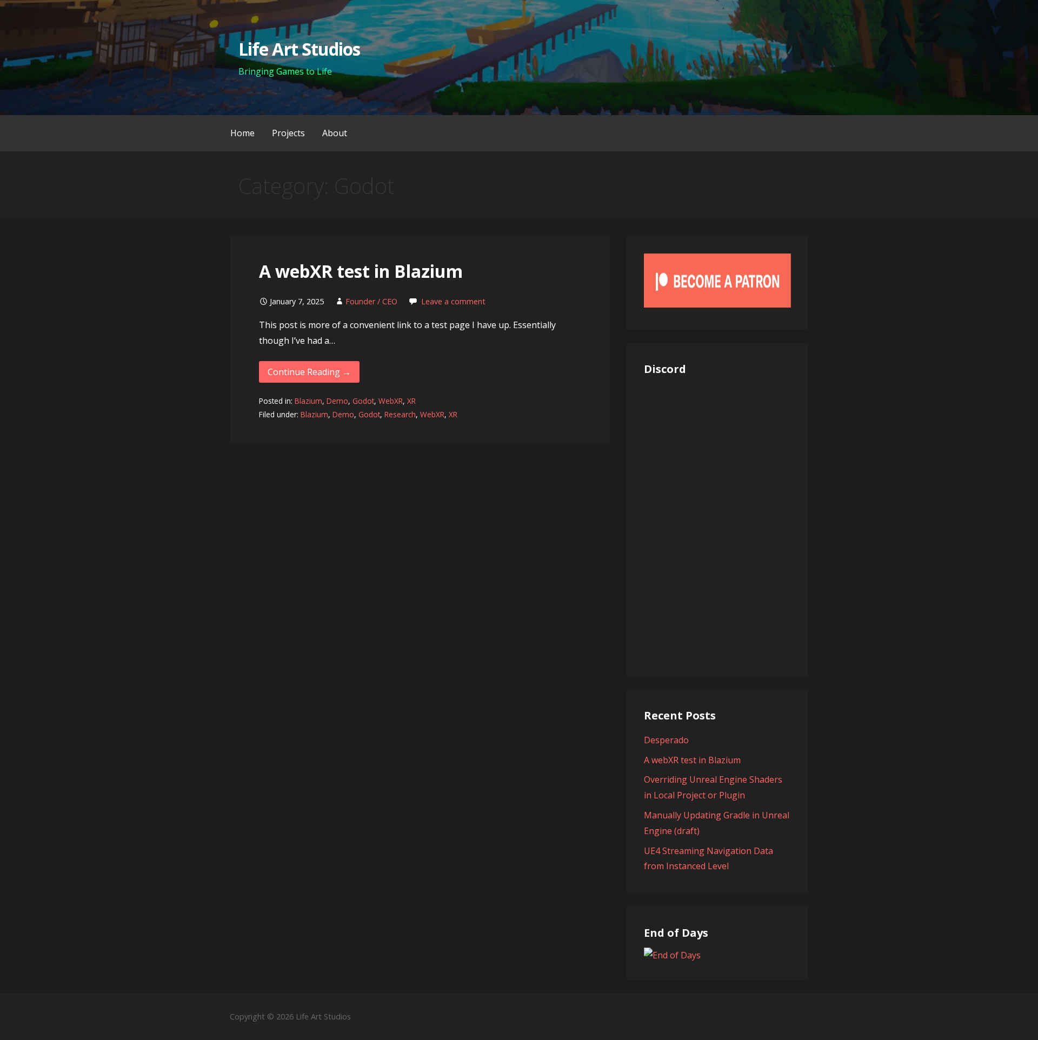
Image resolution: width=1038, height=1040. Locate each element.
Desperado (666, 740)
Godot (363, 401)
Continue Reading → (309, 372)
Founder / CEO (371, 301)
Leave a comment (453, 301)
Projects (288, 133)
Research (400, 414)
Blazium (308, 401)
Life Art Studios (299, 49)
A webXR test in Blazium (361, 271)
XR (411, 401)
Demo (337, 401)
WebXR (390, 401)
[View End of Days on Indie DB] (672, 955)
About (334, 133)
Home (242, 133)
